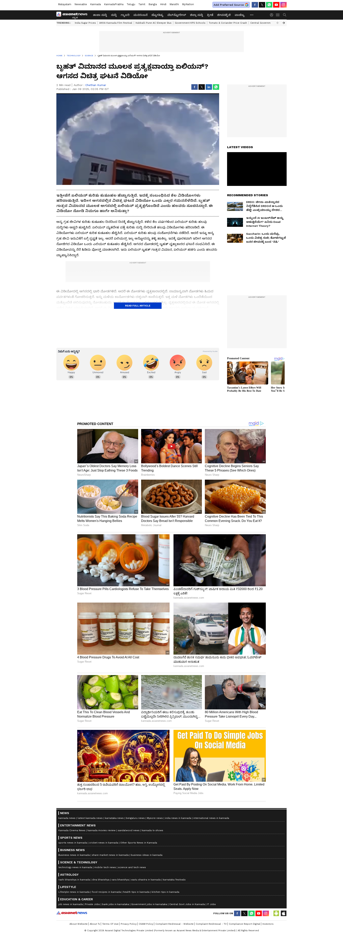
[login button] (272, 14)
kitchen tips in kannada (165, 892)
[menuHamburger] (278, 15)
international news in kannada (211, 818)
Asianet (71, 912)
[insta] (283, 5)
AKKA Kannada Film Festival (115, 22)
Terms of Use (110, 924)
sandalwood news (129, 830)
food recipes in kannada (106, 892)
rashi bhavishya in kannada (74, 879)
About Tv (95, 924)
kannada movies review (102, 830)
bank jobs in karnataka (115, 904)
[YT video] (276, 5)
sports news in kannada (72, 842)
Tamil (141, 4)
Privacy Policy (129, 924)
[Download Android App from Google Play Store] (276, 913)
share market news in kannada (110, 855)
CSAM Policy (146, 924)
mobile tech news (105, 867)
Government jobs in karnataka (149, 904)
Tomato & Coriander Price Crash (228, 22)
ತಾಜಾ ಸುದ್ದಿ (100, 14)
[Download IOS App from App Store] (283, 913)
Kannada (95, 4)
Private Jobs (92, 904)
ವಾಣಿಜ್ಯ (240, 14)
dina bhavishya (100, 879)
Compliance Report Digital (244, 924)
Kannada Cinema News (71, 830)
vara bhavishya (120, 879)
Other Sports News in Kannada (138, 842)
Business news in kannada (74, 855)
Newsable (80, 4)
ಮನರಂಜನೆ (140, 14)
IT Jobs (211, 904)
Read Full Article (137, 305)
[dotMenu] (252, 15)
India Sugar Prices (85, 22)
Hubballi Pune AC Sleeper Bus (154, 22)
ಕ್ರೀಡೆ (210, 14)
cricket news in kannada (103, 842)
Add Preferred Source (229, 4)
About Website (78, 924)
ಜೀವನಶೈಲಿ (224, 14)
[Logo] (73, 14)
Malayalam (64, 4)
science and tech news (132, 867)
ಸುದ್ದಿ (114, 14)
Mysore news (155, 818)
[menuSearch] (284, 14)
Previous (278, 23)
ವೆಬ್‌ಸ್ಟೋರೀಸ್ (176, 14)
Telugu (131, 4)
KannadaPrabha (113, 4)
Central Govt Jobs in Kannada (187, 904)
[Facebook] (255, 5)
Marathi (174, 4)
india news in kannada (178, 818)
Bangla (152, 4)
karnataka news (114, 818)
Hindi (163, 4)
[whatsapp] (269, 5)
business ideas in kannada (146, 855)
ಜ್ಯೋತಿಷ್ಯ (157, 14)
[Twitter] (262, 5)
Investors (268, 924)
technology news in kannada (75, 867)
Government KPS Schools (190, 22)
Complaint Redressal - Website (174, 924)
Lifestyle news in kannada (74, 892)
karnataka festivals (174, 879)
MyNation (188, 4)
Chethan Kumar (95, 85)
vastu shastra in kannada (146, 879)
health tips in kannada (136, 892)
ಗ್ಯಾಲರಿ (125, 14)
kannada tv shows (152, 830)
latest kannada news (90, 818)
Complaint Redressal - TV (211, 924)
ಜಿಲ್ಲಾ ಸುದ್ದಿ (196, 14)
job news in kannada (70, 904)
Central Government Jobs (265, 22)
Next (284, 23)
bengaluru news (135, 818)
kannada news (66, 818)
